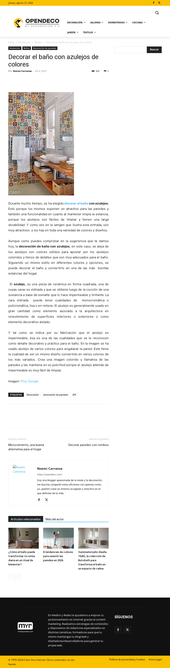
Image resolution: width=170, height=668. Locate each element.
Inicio (11, 42)
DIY (74, 394)
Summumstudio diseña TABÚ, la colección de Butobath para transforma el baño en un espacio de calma (92, 560)
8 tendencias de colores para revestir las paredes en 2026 (58, 556)
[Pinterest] (31, 80)
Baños (38, 42)
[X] (159, 3)
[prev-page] (10, 576)
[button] (157, 13)
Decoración (33, 394)
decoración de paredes (55, 394)
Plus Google (30, 381)
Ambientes (24, 42)
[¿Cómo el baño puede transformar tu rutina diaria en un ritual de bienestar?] (23, 538)
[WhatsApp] (41, 80)
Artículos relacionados (26, 519)
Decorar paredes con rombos (88, 445)
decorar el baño (76, 203)
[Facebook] (153, 3)
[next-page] (17, 576)
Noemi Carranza (22, 71)
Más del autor (55, 519)
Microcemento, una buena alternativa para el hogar (26, 447)
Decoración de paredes (44, 48)
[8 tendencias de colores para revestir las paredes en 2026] (58, 538)
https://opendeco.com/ (49, 474)
